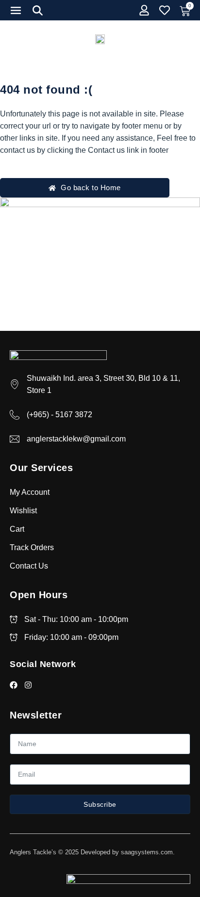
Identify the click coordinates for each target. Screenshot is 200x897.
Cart (17, 529)
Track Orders (32, 547)
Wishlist (23, 510)
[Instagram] (28, 685)
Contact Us (29, 566)
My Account (30, 492)
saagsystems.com (147, 852)
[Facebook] (13, 685)
